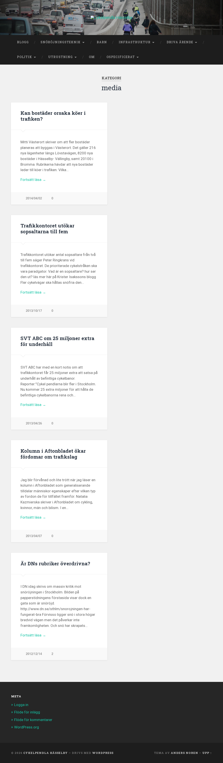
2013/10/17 (34, 311)
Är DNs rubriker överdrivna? (55, 563)
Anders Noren (184, 753)
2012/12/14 (34, 654)
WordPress (102, 753)
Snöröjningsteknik (61, 42)
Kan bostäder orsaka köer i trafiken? (53, 116)
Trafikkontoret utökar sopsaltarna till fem (47, 228)
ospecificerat (120, 57)
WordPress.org (26, 727)
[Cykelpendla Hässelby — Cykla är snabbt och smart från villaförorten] (111, 17)
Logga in (21, 705)
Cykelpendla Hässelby (45, 753)
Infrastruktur (134, 42)
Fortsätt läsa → (33, 179)
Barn (102, 42)
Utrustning (60, 57)
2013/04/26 (34, 423)
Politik (24, 57)
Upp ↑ (207, 753)
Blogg (23, 42)
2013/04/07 (34, 536)
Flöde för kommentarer (33, 720)
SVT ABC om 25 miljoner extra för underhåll (57, 341)
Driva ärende (180, 42)
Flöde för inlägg (27, 712)
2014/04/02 (34, 198)
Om (92, 57)
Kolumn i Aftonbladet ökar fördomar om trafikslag (53, 453)
